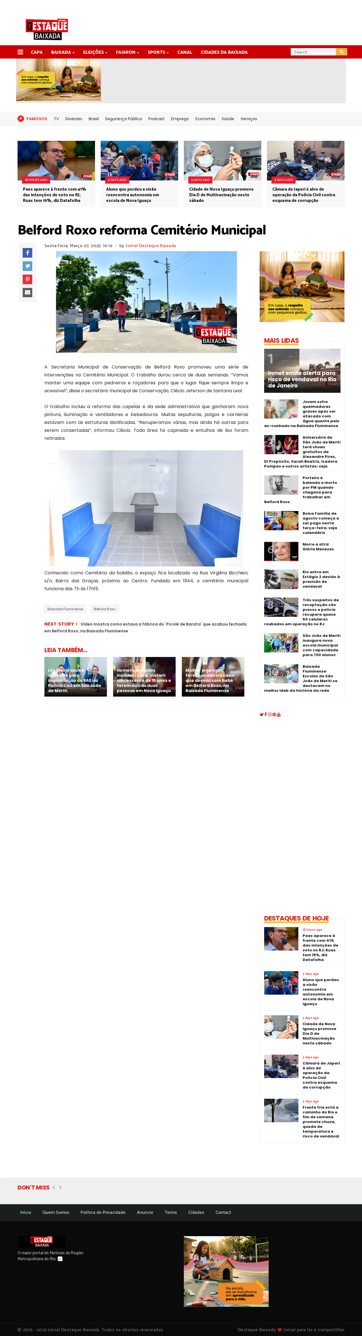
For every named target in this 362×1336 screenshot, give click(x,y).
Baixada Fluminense (65, 609)
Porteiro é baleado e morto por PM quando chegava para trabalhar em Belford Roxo (300, 489)
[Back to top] (348, 1322)
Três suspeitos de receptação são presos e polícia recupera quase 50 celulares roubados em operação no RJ (301, 612)
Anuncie (145, 1212)
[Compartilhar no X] (27, 266)
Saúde (228, 119)
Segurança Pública (123, 119)
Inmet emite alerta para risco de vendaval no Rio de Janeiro (302, 379)
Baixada (61, 52)
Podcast (156, 119)
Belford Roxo (104, 609)
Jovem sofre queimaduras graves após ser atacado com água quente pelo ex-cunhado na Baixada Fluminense (301, 413)
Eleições (93, 52)
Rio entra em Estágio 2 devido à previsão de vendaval (321, 579)
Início (25, 1212)
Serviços (249, 119)
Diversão (73, 119)
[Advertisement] (297, 817)
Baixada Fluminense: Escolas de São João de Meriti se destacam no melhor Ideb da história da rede (300, 678)
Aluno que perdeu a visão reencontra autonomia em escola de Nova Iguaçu (132, 195)
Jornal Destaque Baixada (151, 246)
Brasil (94, 119)
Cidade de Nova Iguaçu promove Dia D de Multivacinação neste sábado (221, 195)
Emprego (180, 119)
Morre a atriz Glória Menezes (318, 546)
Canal (184, 52)
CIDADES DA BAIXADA (224, 52)
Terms (171, 1212)
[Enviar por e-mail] (27, 293)
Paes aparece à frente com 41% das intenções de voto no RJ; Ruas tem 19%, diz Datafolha (54, 195)
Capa (37, 52)
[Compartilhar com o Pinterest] (27, 279)
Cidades (196, 1212)
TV (56, 119)
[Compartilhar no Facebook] (27, 253)
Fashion (125, 52)
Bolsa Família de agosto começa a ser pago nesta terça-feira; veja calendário (321, 523)
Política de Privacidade (103, 1212)
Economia (205, 119)
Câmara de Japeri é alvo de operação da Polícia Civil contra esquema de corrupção (303, 195)
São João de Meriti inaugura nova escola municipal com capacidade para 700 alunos (322, 645)
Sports (156, 52)
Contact (223, 1212)
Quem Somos (55, 1212)
